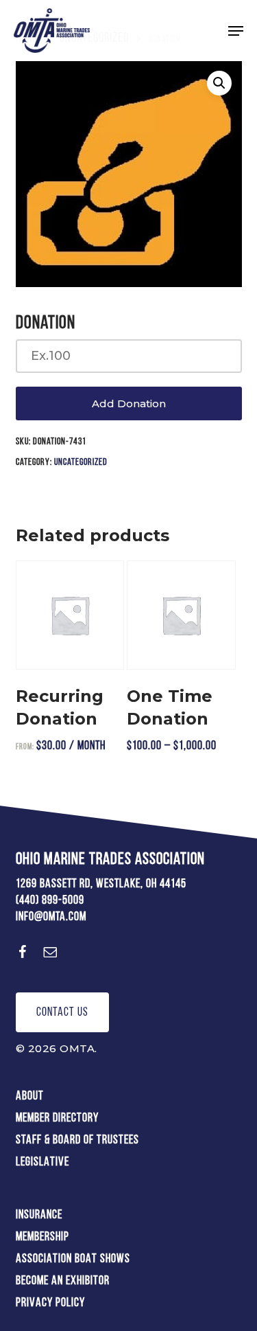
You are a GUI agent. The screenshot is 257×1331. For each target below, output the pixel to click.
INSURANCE (39, 1215)
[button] (235, 31)
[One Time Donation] (181, 614)
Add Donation (129, 403)
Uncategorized (81, 462)
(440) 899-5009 (50, 901)
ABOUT (30, 1097)
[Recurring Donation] (70, 614)
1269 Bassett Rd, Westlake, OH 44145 (101, 884)
